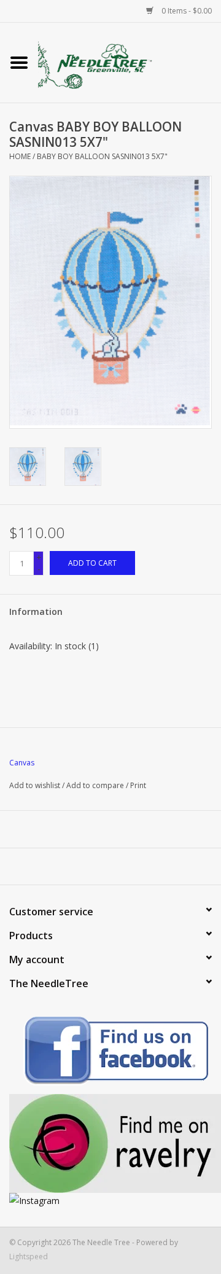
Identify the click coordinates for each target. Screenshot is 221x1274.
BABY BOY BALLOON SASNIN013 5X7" (102, 156)
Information (36, 611)
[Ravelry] (110, 1143)
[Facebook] (110, 1052)
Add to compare (96, 785)
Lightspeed (28, 1256)
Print (138, 785)
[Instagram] (110, 1200)
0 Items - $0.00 (186, 11)
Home (20, 156)
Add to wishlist (34, 785)
